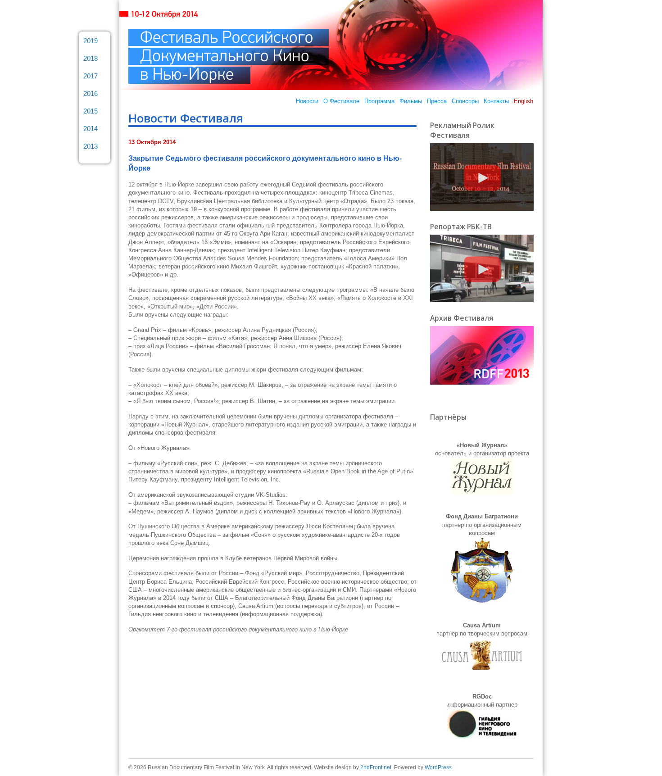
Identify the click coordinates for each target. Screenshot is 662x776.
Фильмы (410, 101)
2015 (90, 111)
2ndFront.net (375, 767)
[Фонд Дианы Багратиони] (481, 600)
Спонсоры (465, 101)
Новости (307, 101)
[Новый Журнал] (482, 492)
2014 (90, 128)
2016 (90, 93)
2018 (90, 58)
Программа (379, 101)
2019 (90, 41)
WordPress (438, 767)
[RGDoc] (482, 737)
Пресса (437, 101)
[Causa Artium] (481, 671)
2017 (90, 76)
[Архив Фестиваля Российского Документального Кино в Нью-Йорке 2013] (482, 382)
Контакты (496, 101)
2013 (90, 146)
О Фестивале (341, 101)
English (523, 101)
